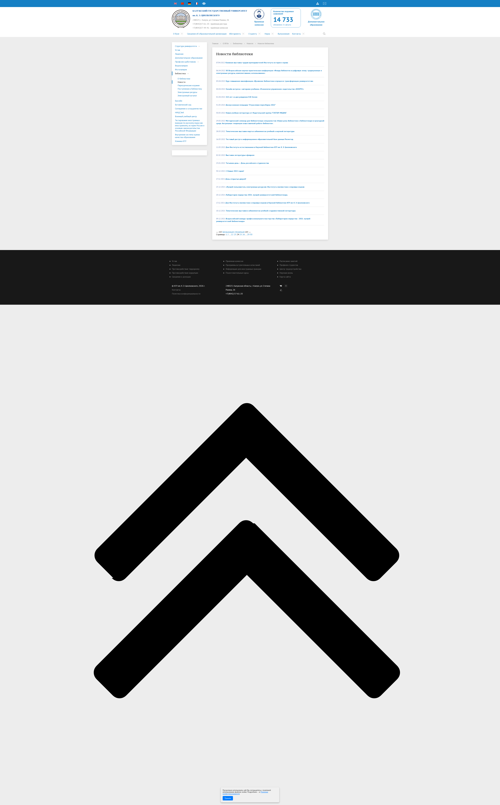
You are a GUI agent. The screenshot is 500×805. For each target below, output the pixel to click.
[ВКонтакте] (281, 286)
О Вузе (176, 33)
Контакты (296, 33)
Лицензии (176, 265)
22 (232, 234)
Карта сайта (285, 276)
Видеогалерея (181, 65)
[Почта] (324, 3)
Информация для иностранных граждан (243, 269)
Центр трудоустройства (290, 269)
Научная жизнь (286, 273)
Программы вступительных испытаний (243, 265)
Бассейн (178, 100)
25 (241, 234)
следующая (239, 232)
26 (243, 234)
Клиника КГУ (180, 141)
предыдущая (228, 232)
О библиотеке (184, 78)
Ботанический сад (183, 104)
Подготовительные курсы (237, 273)
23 (235, 234)
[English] (175, 3)
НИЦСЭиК (179, 112)
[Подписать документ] (281, 290)
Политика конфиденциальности (186, 293)
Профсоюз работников (185, 61)
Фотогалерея (181, 69)
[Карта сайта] (317, 3)
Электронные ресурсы (187, 92)
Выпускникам (283, 33)
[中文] (182, 3)
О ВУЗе (226, 43)
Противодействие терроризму (185, 269)
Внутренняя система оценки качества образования (187, 135)
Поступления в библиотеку (190, 88)
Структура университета (186, 46)
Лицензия (179, 54)
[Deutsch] (189, 3)
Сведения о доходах (181, 276)
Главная (215, 43)
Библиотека (180, 73)
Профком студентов (289, 265)
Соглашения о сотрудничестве (188, 108)
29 (248, 234)
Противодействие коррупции (185, 273)
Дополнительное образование (189, 57)
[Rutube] (287, 286)
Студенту (252, 33)
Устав (177, 50)
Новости (181, 82)
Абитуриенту (235, 33)
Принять (228, 798)
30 (251, 234)
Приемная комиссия (234, 261)
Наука (267, 33)
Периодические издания (188, 85)
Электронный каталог (187, 95)
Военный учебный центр (186, 116)
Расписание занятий (288, 261)
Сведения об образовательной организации (207, 33)
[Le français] (196, 3)
